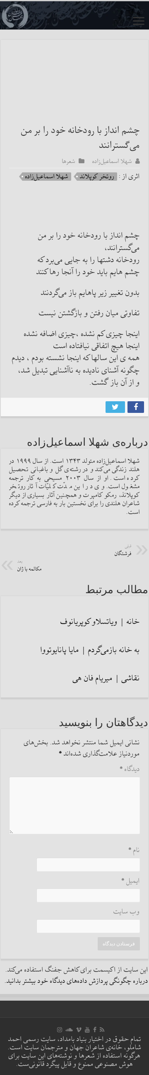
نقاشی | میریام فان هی (106, 678)
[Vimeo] (78, 1030)
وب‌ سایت (126, 912)
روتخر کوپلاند (97, 176)
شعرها (68, 161)
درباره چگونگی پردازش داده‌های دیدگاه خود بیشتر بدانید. (76, 981)
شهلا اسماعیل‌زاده (112, 161)
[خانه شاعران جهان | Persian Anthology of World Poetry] (74, 15)
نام (134, 850)
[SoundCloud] (69, 1030)
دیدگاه (130, 769)
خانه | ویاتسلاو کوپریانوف (100, 621)
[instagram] (59, 1030)
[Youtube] (87, 1030)
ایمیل (130, 881)
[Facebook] (94, 1030)
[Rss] (102, 1030)
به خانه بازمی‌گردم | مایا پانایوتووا (90, 650)
